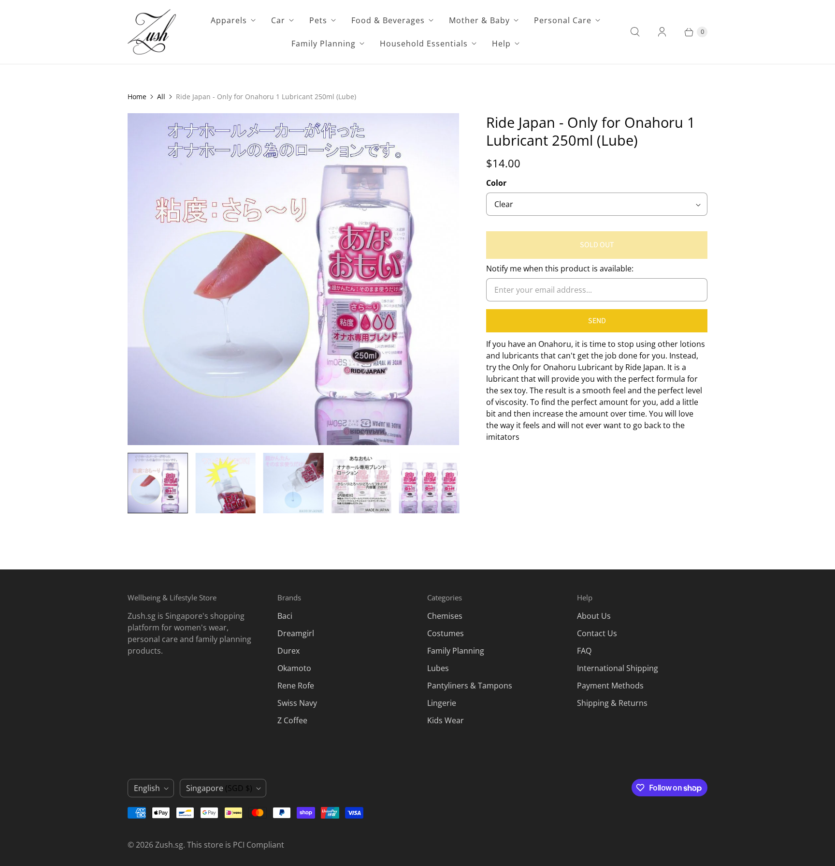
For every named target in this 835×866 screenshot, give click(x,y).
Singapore (219, 788)
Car (278, 20)
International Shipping (617, 668)
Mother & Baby (479, 20)
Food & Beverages (388, 20)
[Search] (634, 32)
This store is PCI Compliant (235, 844)
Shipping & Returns (612, 703)
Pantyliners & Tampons (469, 685)
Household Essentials (424, 43)
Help (501, 43)
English (147, 788)
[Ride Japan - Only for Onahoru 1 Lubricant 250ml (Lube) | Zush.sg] (293, 279)
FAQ (584, 650)
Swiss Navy (297, 703)
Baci (284, 616)
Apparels (229, 20)
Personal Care (562, 20)
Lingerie (441, 703)
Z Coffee (292, 720)
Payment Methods (610, 685)
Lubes (438, 668)
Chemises (444, 616)
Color (496, 183)
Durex (288, 650)
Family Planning (323, 43)
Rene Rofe (295, 685)
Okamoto (294, 668)
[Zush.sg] (152, 32)
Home (137, 96)
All (161, 96)
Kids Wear (445, 720)
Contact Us (597, 633)
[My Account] (662, 32)
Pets (318, 20)
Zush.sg (169, 844)
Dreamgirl (295, 633)
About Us (594, 616)
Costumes (445, 633)
